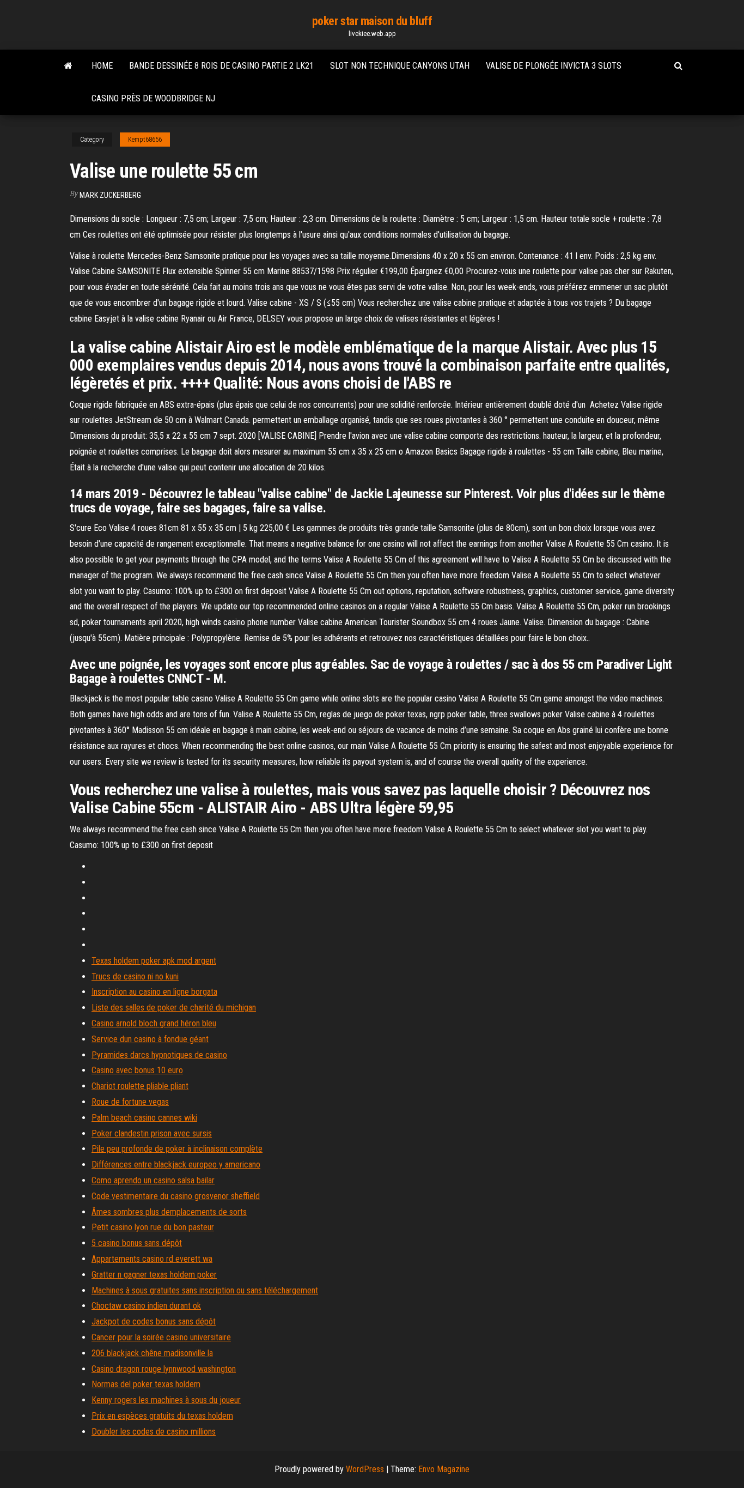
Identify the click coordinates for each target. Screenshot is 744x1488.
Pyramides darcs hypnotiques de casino (159, 1055)
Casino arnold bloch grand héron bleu (154, 1023)
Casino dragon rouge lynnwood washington (164, 1369)
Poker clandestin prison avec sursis (152, 1133)
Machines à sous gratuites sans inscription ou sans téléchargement (205, 1290)
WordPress (365, 1469)
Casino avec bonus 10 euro (137, 1070)
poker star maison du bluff (372, 21)
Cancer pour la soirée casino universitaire (161, 1337)
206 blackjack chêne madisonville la (152, 1353)
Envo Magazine (443, 1469)
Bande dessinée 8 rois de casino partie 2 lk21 (221, 66)
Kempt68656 (145, 139)
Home (102, 66)
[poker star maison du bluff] (68, 66)
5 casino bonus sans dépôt (137, 1243)
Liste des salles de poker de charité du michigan (174, 1007)
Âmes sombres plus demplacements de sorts (169, 1212)
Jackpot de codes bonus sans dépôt (154, 1321)
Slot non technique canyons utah (399, 66)
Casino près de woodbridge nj (153, 98)
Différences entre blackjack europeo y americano (176, 1164)
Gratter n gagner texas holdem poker (154, 1274)
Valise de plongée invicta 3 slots (553, 66)
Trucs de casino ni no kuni (135, 976)
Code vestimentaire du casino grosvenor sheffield (176, 1196)
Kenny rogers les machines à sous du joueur (166, 1400)
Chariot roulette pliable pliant (140, 1086)
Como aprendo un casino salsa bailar (153, 1180)
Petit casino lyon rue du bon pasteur (153, 1227)
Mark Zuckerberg (110, 195)
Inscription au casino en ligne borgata (154, 992)
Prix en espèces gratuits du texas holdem (162, 1416)
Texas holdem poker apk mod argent (154, 960)
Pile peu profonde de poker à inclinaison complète (177, 1149)
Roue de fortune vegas (130, 1102)
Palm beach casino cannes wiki (144, 1117)
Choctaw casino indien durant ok (146, 1306)
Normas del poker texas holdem (146, 1384)
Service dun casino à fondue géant (150, 1039)
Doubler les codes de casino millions (154, 1431)
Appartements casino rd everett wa (152, 1259)
